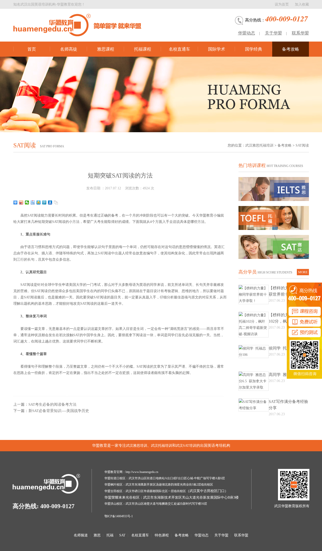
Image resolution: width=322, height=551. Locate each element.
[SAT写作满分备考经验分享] (253, 408)
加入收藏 (302, 4)
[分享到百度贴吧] (33, 202)
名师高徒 (68, 49)
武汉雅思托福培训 (259, 145)
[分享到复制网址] (56, 202)
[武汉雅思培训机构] (82, 25)
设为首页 (282, 4)
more (303, 272)
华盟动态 (246, 33)
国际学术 (216, 49)
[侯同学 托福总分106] (253, 355)
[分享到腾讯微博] (44, 202)
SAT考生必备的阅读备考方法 (52, 404)
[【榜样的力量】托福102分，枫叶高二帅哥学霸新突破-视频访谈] (253, 334)
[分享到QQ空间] (38, 202)
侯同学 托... (279, 348)
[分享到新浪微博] (21, 202)
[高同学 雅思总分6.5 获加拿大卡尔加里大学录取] (253, 387)
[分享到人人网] (50, 202)
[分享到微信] (27, 202)
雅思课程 (105, 49)
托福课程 (142, 49)
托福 (109, 535)
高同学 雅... (279, 374)
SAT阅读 (302, 145)
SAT (122, 535)
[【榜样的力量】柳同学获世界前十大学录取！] (253, 301)
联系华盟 (300, 33)
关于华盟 (273, 33)
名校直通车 (179, 49)
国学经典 (253, 49)
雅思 (97, 535)
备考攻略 (290, 49)
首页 (31, 49)
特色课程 (162, 535)
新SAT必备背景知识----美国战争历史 (58, 411)
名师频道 (81, 535)
